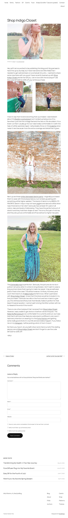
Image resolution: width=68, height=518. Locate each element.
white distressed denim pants (32, 196)
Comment (10, 381)
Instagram (18, 323)
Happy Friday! (10, 356)
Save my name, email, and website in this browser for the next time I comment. (29, 424)
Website (9, 416)
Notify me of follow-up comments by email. (20, 427)
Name (9, 401)
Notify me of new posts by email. (17, 431)
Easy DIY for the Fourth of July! (14, 473)
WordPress (62, 514)
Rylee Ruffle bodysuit (15, 314)
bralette (53, 126)
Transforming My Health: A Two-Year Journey (20, 463)
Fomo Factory (42, 318)
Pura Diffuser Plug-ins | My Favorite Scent (18, 468)
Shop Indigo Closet (18, 296)
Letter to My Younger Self (54, 356)
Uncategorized (20, 61)
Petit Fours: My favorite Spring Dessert (17, 479)
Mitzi (14, 61)
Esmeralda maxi (16, 284)
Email (9, 409)
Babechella (28, 294)
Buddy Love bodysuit (23, 119)
